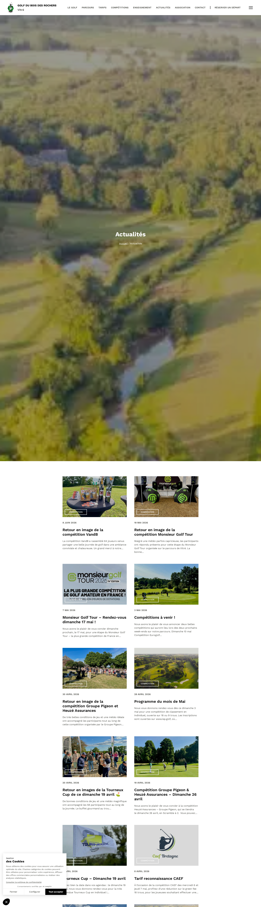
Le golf (72, 7)
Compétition (76, 512)
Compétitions (120, 7)
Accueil (123, 243)
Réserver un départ (228, 7)
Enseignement (142, 7)
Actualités (163, 7)
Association (182, 7)
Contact (200, 7)
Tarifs (102, 7)
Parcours (88, 7)
